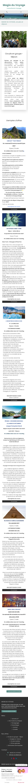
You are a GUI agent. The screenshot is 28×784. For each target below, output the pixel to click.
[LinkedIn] (16, 759)
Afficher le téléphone (15, 755)
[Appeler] (7, 11)
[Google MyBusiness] (13, 759)
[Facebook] (11, 759)
